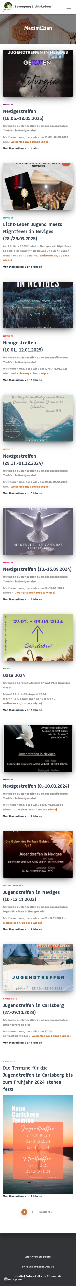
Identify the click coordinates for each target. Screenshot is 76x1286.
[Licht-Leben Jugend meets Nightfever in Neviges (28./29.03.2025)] (38, 186)
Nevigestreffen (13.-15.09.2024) (37, 569)
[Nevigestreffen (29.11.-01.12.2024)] (38, 418)
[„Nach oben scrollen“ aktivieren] (68, 1278)
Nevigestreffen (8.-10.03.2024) (36, 786)
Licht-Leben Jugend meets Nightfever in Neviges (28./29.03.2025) (32, 231)
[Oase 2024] (38, 637)
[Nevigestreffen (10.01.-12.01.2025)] (38, 305)
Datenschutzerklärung (38, 1267)
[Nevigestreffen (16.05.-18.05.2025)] (38, 73)
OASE (6, 669)
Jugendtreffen (13, 886)
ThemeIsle (54, 1276)
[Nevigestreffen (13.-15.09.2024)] (38, 531)
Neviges (8, 105)
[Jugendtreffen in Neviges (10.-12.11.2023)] (38, 854)
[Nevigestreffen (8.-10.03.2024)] (38, 748)
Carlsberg (10, 999)
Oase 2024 (14, 675)
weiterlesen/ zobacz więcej (30, 142)
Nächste (44, 1212)
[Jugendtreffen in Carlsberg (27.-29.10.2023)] (38, 967)
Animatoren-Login (38, 1257)
